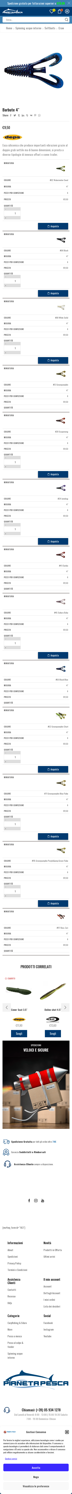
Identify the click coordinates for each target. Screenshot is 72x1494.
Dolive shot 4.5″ (53, 1009)
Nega (36, 1477)
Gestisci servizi (11, 1458)
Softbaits (50, 28)
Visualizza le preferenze (36, 1486)
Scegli (19, 1034)
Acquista (55, 226)
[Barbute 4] (61, 168)
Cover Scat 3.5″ (19, 1009)
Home (9, 28)
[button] (67, 1432)
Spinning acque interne (28, 28)
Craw (61, 28)
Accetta (36, 1467)
